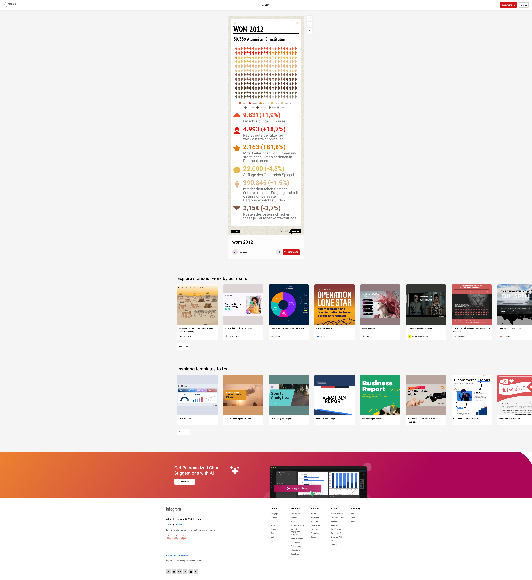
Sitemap (334, 545)
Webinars (334, 525)
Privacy (178, 524)
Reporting (314, 521)
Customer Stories (337, 518)
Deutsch (176, 561)
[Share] (309, 24)
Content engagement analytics (295, 532)
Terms (169, 524)
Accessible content (298, 525)
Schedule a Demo (337, 533)
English (169, 561)
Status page (335, 541)
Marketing (315, 518)
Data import (295, 542)
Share (236, 231)
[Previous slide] (180, 346)
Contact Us (171, 555)
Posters (274, 541)
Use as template (508, 5)
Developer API (336, 537)
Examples (334, 521)
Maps (273, 525)
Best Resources (337, 529)
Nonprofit (314, 529)
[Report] (309, 31)
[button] (244, 103)
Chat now (183, 555)
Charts (273, 529)
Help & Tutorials (337, 514)
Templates (295, 554)
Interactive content (298, 514)
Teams (313, 537)
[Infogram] (11, 5)
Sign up (524, 5)
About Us (354, 514)
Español (192, 561)
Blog (353, 521)
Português (184, 561)
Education (314, 533)
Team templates (297, 538)
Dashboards (275, 521)
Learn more (184, 482)
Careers (354, 518)
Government (315, 525)
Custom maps (296, 546)
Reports (274, 518)
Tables (273, 533)
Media (313, 514)
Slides (273, 537)
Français (199, 561)
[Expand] (309, 18)
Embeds (294, 518)
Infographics (275, 514)
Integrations (295, 550)
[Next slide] (187, 346)
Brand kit (294, 521)
